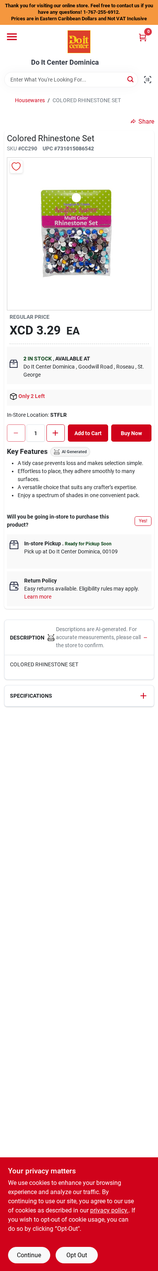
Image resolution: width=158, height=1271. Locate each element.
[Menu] (12, 37)
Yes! (143, 521)
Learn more (37, 597)
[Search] (131, 79)
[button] (79, 637)
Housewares (30, 100)
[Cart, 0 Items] (142, 37)
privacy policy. (109, 1210)
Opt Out (76, 1255)
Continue (29, 1255)
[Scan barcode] (147, 79)
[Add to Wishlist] (16, 166)
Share (146, 121)
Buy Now (131, 433)
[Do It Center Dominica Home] (79, 41)
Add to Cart (88, 433)
